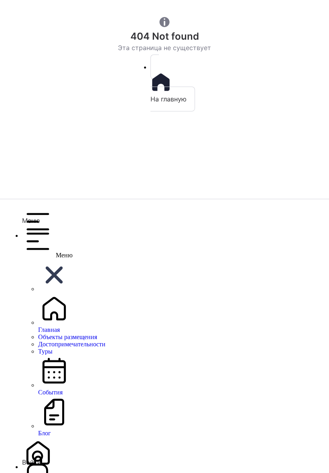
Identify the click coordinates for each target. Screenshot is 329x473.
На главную (168, 99)
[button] (172, 215)
